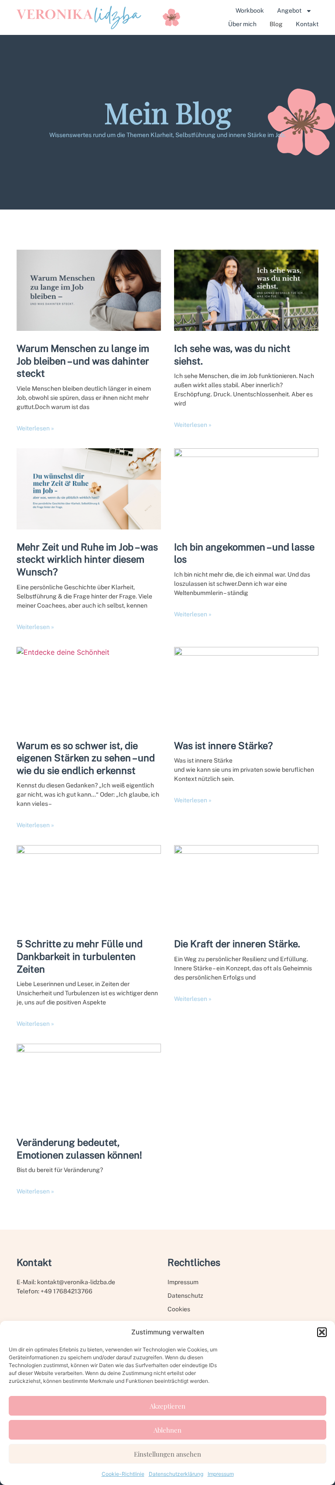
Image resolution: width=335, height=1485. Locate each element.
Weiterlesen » (35, 428)
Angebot (289, 10)
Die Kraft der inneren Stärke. (237, 943)
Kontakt (307, 24)
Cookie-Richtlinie (123, 1474)
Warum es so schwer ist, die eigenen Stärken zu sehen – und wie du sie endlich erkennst (86, 758)
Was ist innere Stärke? (223, 745)
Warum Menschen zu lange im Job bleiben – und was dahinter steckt (83, 361)
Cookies (179, 1309)
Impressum (221, 1474)
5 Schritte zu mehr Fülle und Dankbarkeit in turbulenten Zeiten (80, 956)
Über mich (242, 24)
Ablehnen (167, 1430)
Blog (276, 24)
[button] (322, 1332)
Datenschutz (185, 1295)
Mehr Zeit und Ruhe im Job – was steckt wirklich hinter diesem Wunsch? (87, 559)
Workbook (250, 10)
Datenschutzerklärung (176, 1474)
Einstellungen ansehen (167, 1454)
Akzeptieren (167, 1406)
